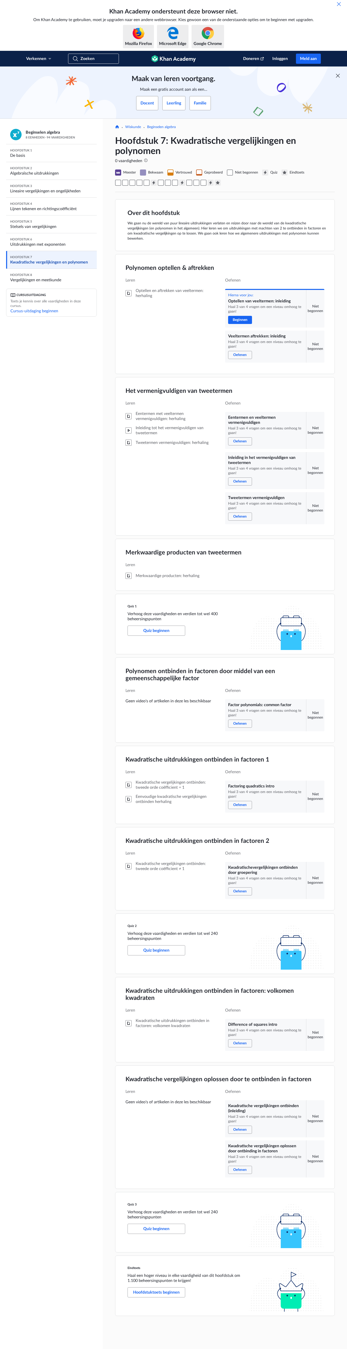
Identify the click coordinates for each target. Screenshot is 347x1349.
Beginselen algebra (161, 127)
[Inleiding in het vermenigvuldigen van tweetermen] (139, 183)
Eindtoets (134, 1267)
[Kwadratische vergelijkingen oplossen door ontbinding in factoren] (203, 183)
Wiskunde (133, 127)
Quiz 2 (132, 925)
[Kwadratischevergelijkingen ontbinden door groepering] (175, 183)
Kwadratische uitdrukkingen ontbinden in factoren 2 (197, 841)
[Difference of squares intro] (189, 183)
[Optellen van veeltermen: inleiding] (118, 183)
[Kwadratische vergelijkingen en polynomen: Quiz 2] (182, 183)
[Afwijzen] (339, 4)
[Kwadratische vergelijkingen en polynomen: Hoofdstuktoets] (218, 183)
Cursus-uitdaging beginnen (34, 311)
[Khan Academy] (173, 58)
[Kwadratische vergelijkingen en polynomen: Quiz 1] (154, 183)
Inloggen (280, 59)
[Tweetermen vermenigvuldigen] (147, 183)
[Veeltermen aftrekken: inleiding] (125, 183)
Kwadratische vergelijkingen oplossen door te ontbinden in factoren (218, 1079)
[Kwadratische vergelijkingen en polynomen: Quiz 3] (211, 183)
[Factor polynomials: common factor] (161, 183)
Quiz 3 (132, 1204)
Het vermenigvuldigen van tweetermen (178, 391)
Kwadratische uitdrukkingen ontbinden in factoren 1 (197, 760)
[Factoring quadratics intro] (168, 183)
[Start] (117, 127)
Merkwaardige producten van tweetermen (183, 553)
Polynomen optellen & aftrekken (169, 268)
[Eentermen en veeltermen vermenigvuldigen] (132, 183)
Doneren (251, 59)
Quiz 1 (132, 606)
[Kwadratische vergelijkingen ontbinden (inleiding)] (196, 183)
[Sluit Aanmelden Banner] (338, 76)
